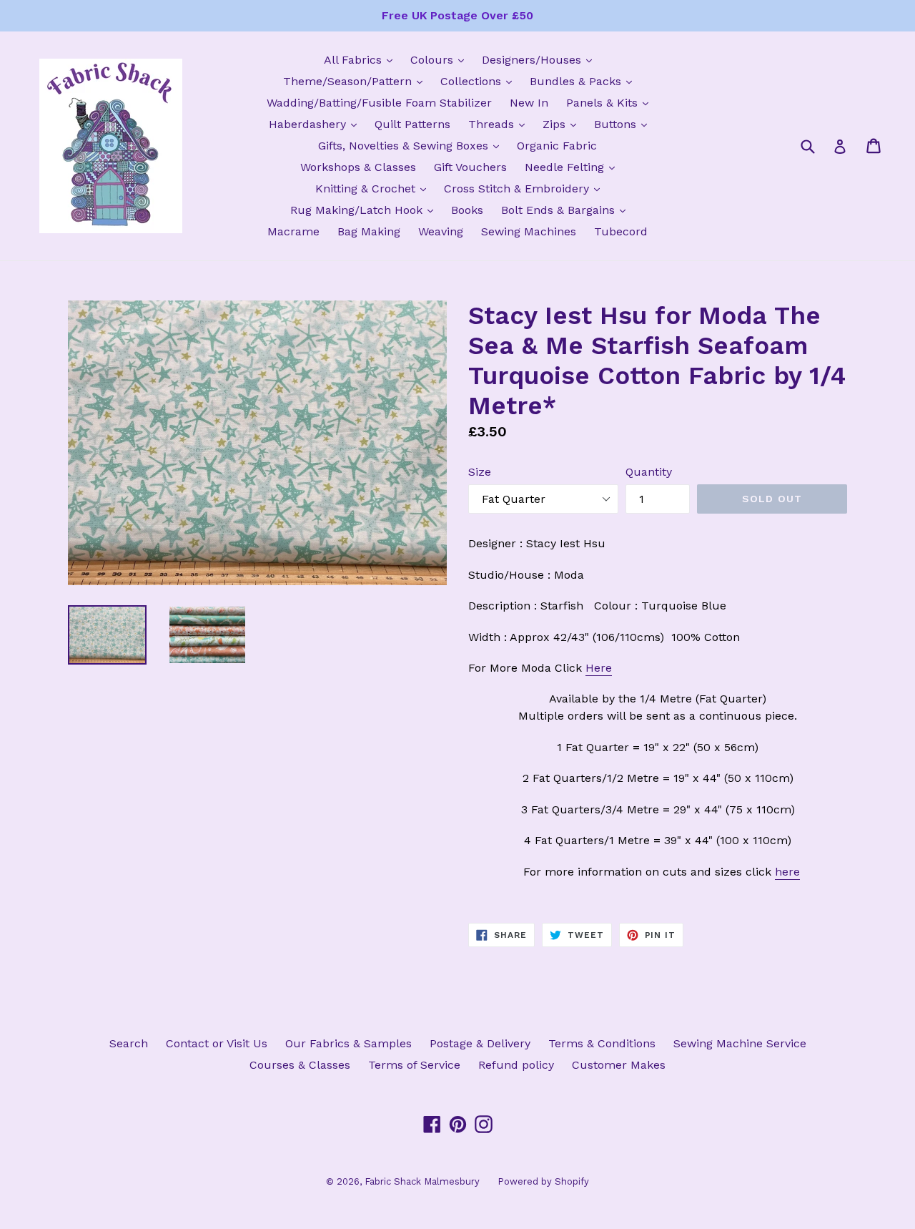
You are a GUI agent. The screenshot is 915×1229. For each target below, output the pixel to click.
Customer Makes (619, 1065)
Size (479, 472)
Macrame (293, 231)
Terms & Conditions (602, 1043)
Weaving (440, 231)
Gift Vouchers (470, 167)
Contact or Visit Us (216, 1043)
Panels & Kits (611, 102)
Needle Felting (573, 167)
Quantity (648, 472)
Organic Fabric (557, 145)
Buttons (624, 124)
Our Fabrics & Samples (348, 1043)
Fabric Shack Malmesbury (422, 1181)
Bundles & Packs (584, 81)
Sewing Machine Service (739, 1043)
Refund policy (516, 1065)
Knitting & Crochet (374, 188)
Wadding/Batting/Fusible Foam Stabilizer (379, 102)
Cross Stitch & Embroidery (525, 188)
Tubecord (621, 231)
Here (598, 668)
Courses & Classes (299, 1065)
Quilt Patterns (412, 124)
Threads (500, 124)
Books (467, 210)
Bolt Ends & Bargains (567, 209)
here (787, 871)
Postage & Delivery (480, 1043)
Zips (563, 124)
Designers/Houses (540, 59)
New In (529, 102)
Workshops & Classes (358, 167)
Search (128, 1043)
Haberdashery (316, 124)
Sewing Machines (528, 231)
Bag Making (368, 231)
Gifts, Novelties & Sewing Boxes (412, 145)
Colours (440, 59)
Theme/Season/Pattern (356, 81)
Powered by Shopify (543, 1181)
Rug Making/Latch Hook (365, 209)
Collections (479, 81)
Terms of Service (414, 1065)
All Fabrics (362, 59)
